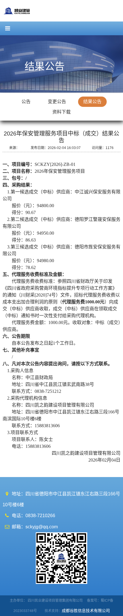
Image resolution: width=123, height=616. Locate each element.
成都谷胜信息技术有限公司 (86, 610)
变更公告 (57, 101)
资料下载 (61, 111)
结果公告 (92, 101)
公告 (26, 101)
